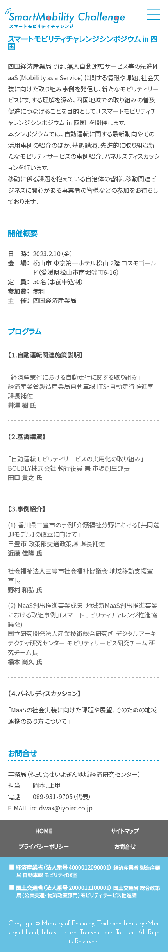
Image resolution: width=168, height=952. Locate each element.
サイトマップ (125, 831)
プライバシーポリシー (44, 846)
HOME (43, 831)
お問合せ (124, 846)
